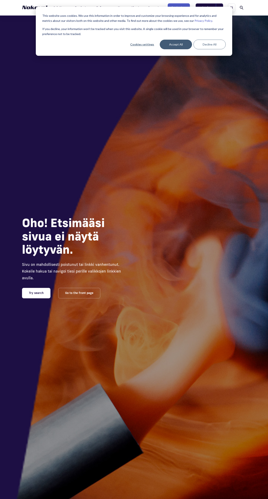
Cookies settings (142, 44)
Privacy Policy (203, 20)
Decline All (209, 44)
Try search (36, 293)
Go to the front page (79, 293)
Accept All (176, 44)
